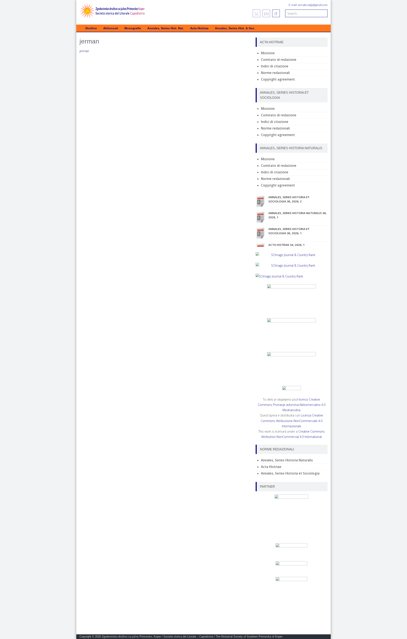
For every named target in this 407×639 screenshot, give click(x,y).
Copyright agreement (278, 79)
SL (257, 13)
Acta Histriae (199, 28)
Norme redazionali (275, 73)
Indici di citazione (274, 66)
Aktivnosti (110, 28)
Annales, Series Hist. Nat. (165, 28)
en (266, 13)
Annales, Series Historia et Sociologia (290, 473)
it (276, 13)
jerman (84, 51)
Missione (268, 53)
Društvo (91, 28)
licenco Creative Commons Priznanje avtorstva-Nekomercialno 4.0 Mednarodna (291, 404)
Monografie (132, 28)
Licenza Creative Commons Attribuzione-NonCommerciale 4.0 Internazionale (292, 420)
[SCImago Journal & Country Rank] (292, 255)
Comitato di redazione (278, 59)
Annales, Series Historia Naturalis (287, 460)
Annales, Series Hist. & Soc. (235, 28)
